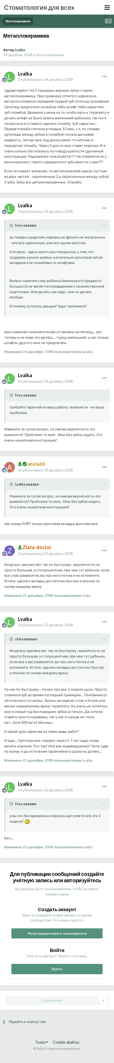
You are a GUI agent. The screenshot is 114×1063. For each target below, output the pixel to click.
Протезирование (50, 55)
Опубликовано (45, 79)
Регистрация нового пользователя (57, 933)
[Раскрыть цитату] (12, 225)
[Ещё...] (104, 76)
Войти (57, 969)
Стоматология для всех (39, 7)
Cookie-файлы (66, 1042)
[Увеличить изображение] (27, 821)
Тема (40, 1042)
